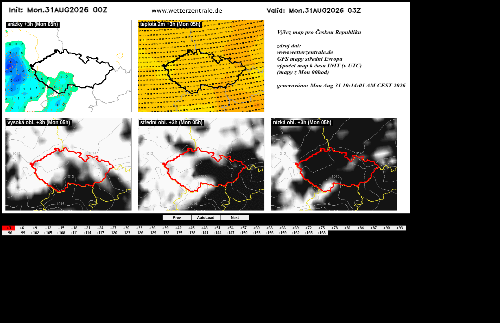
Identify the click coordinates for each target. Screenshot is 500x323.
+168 (321, 233)
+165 (308, 233)
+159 (282, 233)
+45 (191, 228)
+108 (61, 233)
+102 (35, 233)
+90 (386, 228)
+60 (256, 228)
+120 (113, 233)
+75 (321, 228)
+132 (165, 233)
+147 (230, 233)
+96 (9, 233)
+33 (139, 228)
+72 (308, 228)
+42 (178, 228)
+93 (399, 228)
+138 (191, 233)
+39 (165, 228)
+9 (35, 228)
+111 (74, 233)
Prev (177, 217)
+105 (48, 233)
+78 (334, 228)
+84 (360, 228)
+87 (373, 228)
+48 (204, 228)
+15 (61, 228)
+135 (178, 233)
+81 (347, 228)
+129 (152, 233)
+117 (100, 233)
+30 (126, 228)
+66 (282, 228)
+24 (100, 228)
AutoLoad (205, 217)
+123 (126, 233)
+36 (152, 228)
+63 (269, 228)
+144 (217, 233)
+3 (9, 228)
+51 (217, 228)
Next (235, 217)
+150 (243, 233)
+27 (113, 228)
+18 (74, 228)
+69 (295, 228)
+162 (295, 233)
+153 (256, 233)
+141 (204, 233)
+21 (87, 228)
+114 (87, 233)
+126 (139, 233)
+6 (22, 228)
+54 (230, 228)
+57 (243, 228)
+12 (48, 228)
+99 (22, 233)
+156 (269, 233)
